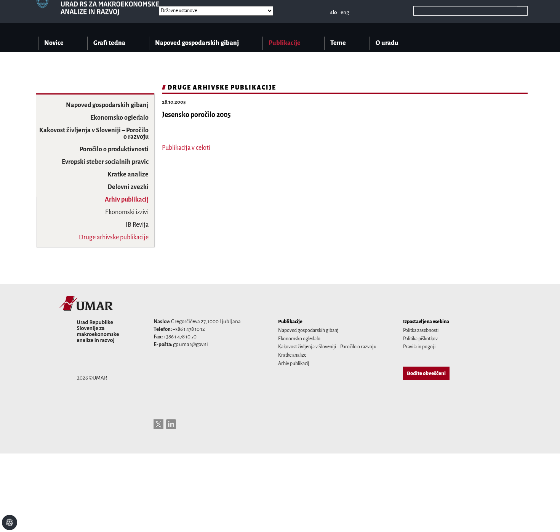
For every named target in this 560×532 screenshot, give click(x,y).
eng (345, 12)
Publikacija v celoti (186, 147)
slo (333, 12)
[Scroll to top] (544, 516)
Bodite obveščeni (426, 373)
